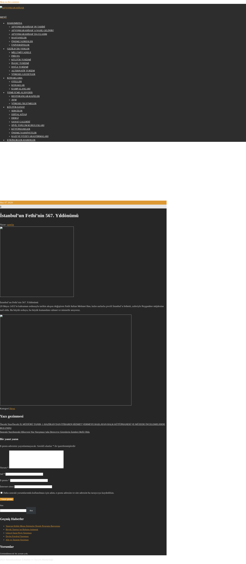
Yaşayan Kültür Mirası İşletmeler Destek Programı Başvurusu (33, 526)
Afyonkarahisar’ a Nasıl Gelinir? (32, 30)
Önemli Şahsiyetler (24, 133)
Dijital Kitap (19, 114)
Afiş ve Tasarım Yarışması (17, 540)
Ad (2, 474)
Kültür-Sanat (16, 107)
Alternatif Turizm (23, 70)
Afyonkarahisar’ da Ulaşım (29, 34)
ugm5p (10, 224)
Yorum (4, 467)
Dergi (15, 118)
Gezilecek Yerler (18, 49)
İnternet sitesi (7, 486)
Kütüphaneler (20, 129)
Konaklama (14, 78)
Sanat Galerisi (20, 122)
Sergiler (16, 111)
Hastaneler (19, 38)
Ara (1, 505)
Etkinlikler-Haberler (21, 140)
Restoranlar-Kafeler (25, 96)
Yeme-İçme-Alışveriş (20, 92)
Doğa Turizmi (19, 67)
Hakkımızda (14, 23)
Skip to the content (9, 2)
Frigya (15, 56)
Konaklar (18, 85)
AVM (14, 100)
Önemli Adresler (22, 41)
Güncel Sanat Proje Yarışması (19, 533)
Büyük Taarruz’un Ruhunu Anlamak (22, 529)
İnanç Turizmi (20, 63)
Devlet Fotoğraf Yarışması (17, 536)
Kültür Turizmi (21, 59)
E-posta (5, 480)
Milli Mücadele (21, 52)
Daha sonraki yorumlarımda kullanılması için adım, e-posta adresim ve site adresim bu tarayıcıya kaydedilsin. (58, 493)
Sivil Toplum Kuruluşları (27, 125)
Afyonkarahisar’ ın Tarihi (28, 27)
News (12, 408)
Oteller (16, 81)
